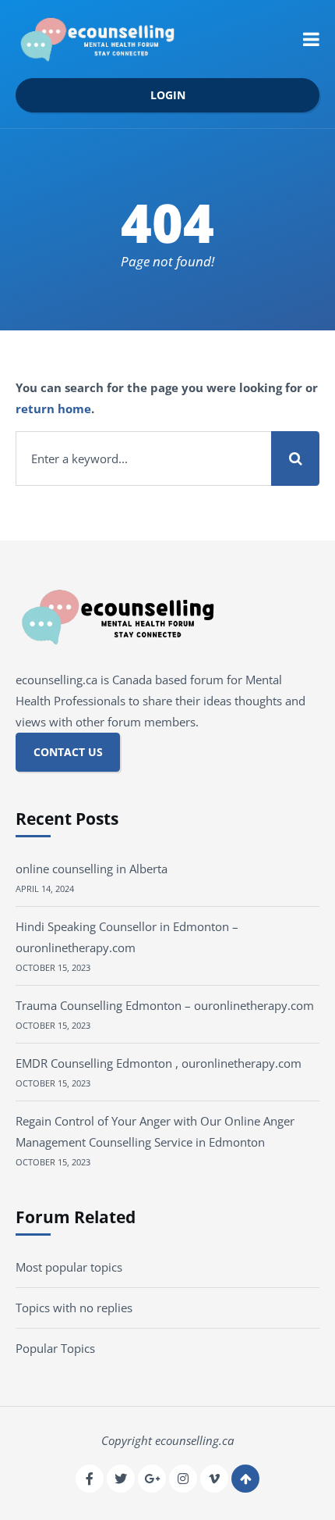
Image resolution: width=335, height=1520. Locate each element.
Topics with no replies (74, 1307)
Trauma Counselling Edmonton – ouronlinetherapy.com (165, 1005)
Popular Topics (55, 1348)
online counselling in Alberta (92, 868)
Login (167, 95)
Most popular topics (69, 1267)
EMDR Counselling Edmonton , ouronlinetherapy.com (159, 1063)
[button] (311, 39)
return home (53, 408)
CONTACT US (68, 752)
